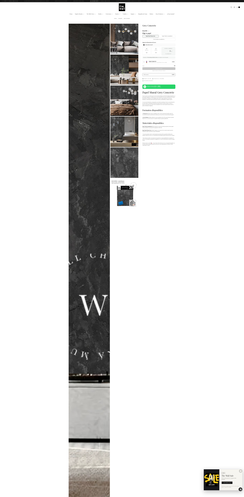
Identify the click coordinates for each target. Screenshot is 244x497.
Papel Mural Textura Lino (150, 36)
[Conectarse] (234, 7)
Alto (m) (156, 50)
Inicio (115, 18)
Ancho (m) (146, 50)
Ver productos (227, 482)
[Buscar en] (231, 7)
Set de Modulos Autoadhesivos (158, 39)
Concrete (120, 18)
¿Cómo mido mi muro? (149, 44)
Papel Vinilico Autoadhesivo (167, 36)
